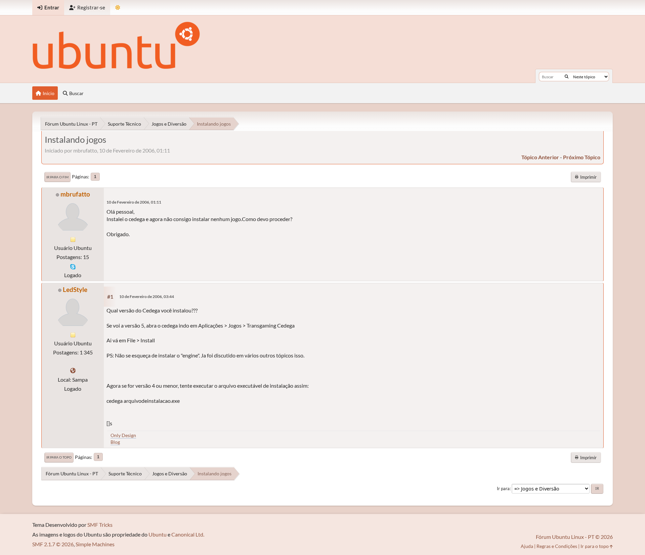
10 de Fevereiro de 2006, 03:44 (146, 296)
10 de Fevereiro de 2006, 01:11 (133, 202)
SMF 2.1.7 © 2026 (53, 544)
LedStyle (75, 289)
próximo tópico (581, 157)
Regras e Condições (556, 546)
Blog (115, 442)
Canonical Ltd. (187, 534)
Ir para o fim (57, 177)
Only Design (123, 435)
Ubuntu (157, 534)
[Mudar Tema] (117, 7)
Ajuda (527, 546)
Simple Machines (95, 544)
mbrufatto (75, 194)
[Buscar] (566, 76)
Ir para (503, 488)
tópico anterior (540, 157)
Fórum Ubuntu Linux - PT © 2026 (574, 536)
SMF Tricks (100, 524)
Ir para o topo (59, 457)
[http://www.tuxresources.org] (73, 370)
